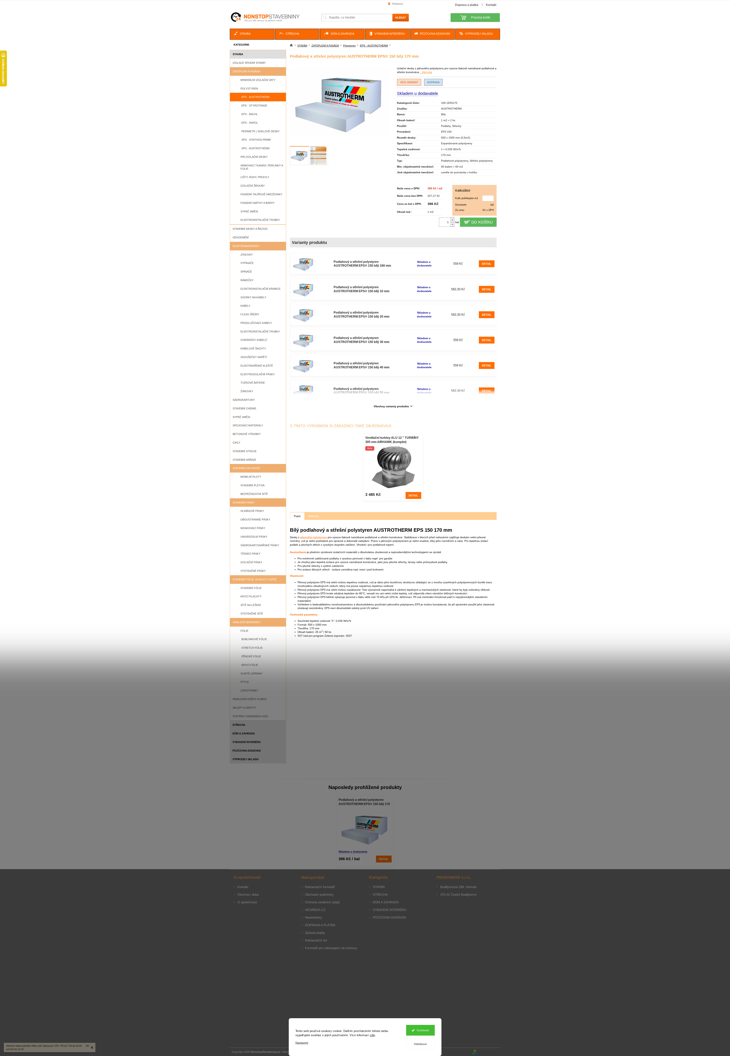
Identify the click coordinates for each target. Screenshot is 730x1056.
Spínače (246, 271)
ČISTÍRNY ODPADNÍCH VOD (250, 716)
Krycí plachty (250, 596)
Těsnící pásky (250, 553)
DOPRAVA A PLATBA (320, 925)
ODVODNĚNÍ (241, 237)
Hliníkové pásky (252, 510)
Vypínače (247, 263)
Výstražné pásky (253, 570)
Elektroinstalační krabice (260, 288)
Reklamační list (316, 940)
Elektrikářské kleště (256, 365)
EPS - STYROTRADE (254, 105)
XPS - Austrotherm (255, 148)
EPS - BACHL (249, 114)
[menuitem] (252, 34)
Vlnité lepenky (251, 673)
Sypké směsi (249, 211)
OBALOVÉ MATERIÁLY (247, 622)
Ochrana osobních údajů (322, 902)
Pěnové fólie (251, 656)
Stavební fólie (251, 588)
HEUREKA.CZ (315, 910)
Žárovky (246, 391)
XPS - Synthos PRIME (256, 139)
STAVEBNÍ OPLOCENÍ (246, 468)
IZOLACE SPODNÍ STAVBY (249, 62)
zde (372, 1035)
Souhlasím (423, 1030)
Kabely (245, 305)
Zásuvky (246, 254)
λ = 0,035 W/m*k (451, 149)
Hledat (400, 17)
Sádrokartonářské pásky (259, 545)
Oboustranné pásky (255, 519)
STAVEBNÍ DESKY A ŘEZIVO (250, 228)
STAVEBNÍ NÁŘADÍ (244, 459)
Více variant (409, 82)
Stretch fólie (252, 647)
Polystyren (249, 88)
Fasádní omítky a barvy (257, 202)
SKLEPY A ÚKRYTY (244, 707)
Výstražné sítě (251, 613)
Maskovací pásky (252, 528)
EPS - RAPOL (249, 122)
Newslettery (313, 917)
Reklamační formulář (320, 887)
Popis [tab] (297, 516)
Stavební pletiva (252, 485)
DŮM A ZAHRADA (243, 733)
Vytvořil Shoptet (489, 1051)
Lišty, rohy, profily (254, 177)
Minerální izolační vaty (257, 79)
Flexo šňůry (249, 314)
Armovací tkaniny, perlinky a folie (261, 167)
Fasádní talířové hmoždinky (261, 194)
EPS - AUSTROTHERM (255, 96)
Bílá (443, 114)
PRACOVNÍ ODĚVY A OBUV (250, 699)
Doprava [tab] (313, 516)
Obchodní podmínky (319, 894)
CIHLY (236, 442)
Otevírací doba (248, 894)
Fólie (244, 630)
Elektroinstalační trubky (260, 219)
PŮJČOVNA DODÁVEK (246, 750)
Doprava (433, 82)
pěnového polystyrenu (313, 537)
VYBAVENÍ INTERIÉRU (246, 742)
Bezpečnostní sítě (254, 493)
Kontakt (491, 4)
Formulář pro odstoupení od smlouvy (331, 948)
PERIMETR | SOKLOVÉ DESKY (260, 131)
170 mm (446, 155)
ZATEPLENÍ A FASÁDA (246, 71)
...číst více (426, 72)
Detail (486, 263)
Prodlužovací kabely (256, 322)
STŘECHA (238, 724)
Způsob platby (315, 933)
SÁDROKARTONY (244, 399)
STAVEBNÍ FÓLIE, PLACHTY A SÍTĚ (254, 579)
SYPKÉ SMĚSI (241, 417)
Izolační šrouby (252, 185)
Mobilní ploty (250, 476)
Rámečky (246, 280)
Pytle (244, 681)
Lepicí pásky (249, 690)
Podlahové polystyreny (454, 160)
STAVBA (238, 54)
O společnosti (247, 902)
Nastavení (301, 1042)
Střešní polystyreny (481, 160)
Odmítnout (420, 1044)
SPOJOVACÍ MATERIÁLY (248, 425)
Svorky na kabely (253, 297)
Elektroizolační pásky (257, 374)
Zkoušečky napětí (253, 357)
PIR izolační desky (254, 156)
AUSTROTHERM (451, 108)
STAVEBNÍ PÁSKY (244, 502)
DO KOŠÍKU (482, 222)
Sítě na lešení (250, 605)
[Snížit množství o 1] (452, 224)
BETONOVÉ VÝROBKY (247, 434)
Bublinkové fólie (254, 639)
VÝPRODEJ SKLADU (245, 759)
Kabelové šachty (253, 348)
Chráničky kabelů (253, 339)
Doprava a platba (466, 4)
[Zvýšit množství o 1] (452, 220)
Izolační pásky (251, 562)
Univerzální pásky (253, 536)
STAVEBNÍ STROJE (245, 451)
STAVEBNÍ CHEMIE (244, 408)
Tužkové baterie (252, 382)
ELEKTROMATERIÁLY (246, 246)
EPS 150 (446, 131)
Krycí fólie (249, 664)
